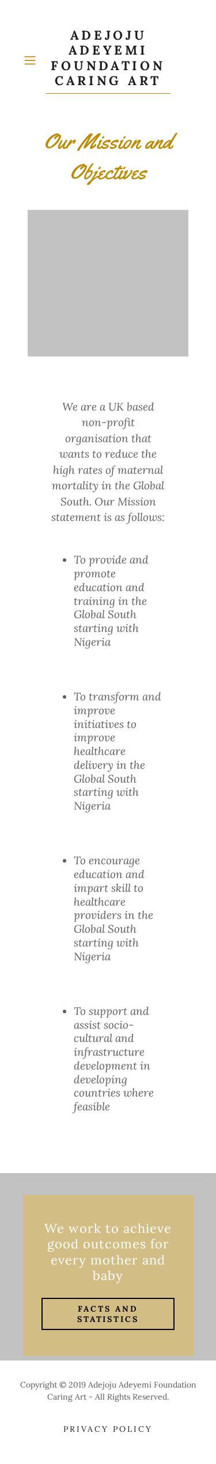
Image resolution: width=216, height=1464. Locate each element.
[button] (32, 60)
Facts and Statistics (108, 1314)
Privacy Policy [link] (108, 1429)
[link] (108, 61)
